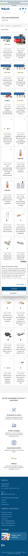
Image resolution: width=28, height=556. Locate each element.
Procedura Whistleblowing (8, 525)
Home (2, 25)
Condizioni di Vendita (6, 512)
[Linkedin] (4, 545)
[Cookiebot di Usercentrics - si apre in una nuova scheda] (20, 262)
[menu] (25, 8)
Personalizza (13, 293)
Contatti (3, 500)
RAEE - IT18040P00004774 (8, 523)
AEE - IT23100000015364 (7, 521)
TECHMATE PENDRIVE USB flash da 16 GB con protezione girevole (7, 140)
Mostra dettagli (20, 284)
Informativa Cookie (6, 516)
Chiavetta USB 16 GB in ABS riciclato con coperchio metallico (20, 259)
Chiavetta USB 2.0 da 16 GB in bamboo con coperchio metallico (7, 259)
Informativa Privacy (6, 514)
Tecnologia (5, 20)
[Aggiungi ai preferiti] (11, 35)
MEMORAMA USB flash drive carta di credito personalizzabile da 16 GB (21, 140)
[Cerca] (25, 12)
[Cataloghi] (14, 539)
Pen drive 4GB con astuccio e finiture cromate (7, 229)
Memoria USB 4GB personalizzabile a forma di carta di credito (20, 201)
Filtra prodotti (4, 29)
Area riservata (5, 504)
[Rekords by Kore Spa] (5, 9)
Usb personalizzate (16, 25)
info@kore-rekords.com (8, 494)
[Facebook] (1, 545)
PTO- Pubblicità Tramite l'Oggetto (10, 497)
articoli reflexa (7, 104)
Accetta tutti (14, 288)
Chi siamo (3, 502)
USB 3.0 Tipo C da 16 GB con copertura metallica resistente (7, 379)
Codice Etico (4, 519)
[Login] (20, 8)
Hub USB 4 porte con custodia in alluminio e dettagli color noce (20, 379)
